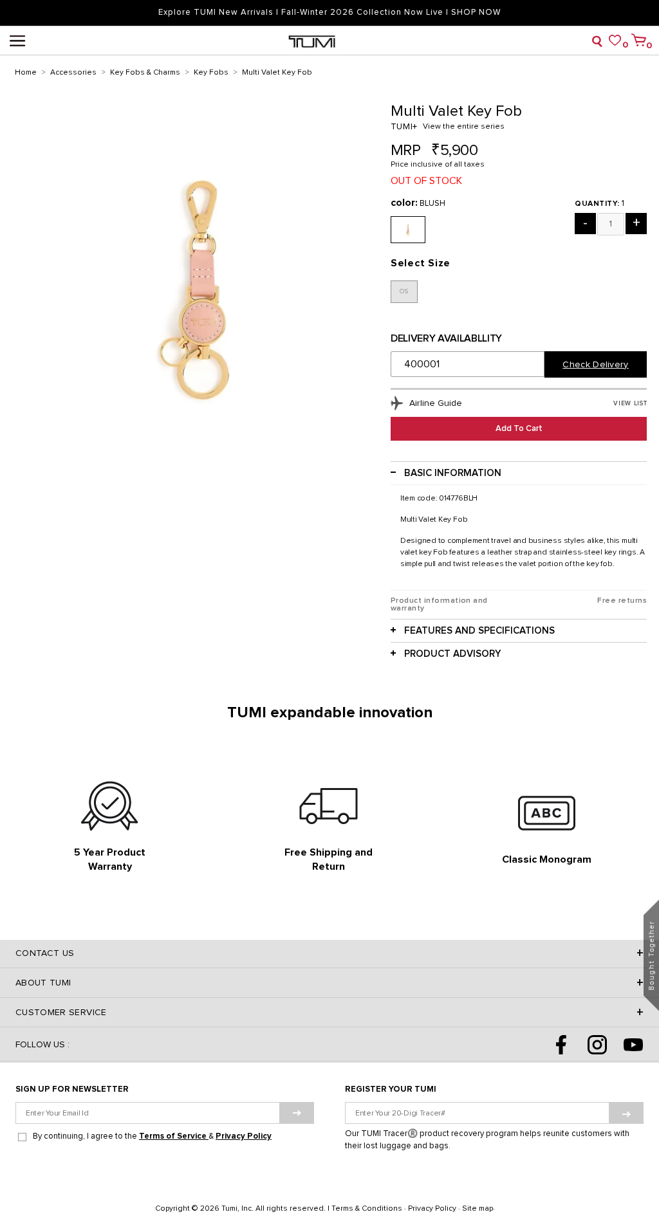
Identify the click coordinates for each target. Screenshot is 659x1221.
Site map (477, 1209)
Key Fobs (211, 73)
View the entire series (464, 127)
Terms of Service (174, 1136)
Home (26, 73)
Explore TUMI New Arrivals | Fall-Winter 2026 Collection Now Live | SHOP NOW (329, 12)
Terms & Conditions (366, 1209)
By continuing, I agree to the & (152, 1136)
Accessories (73, 73)
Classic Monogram (546, 859)
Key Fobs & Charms (145, 73)
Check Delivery (595, 364)
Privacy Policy (244, 1136)
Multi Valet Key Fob (277, 73)
